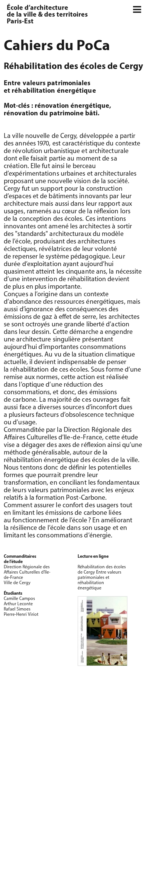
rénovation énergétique (72, 106)
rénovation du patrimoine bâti (51, 113)
